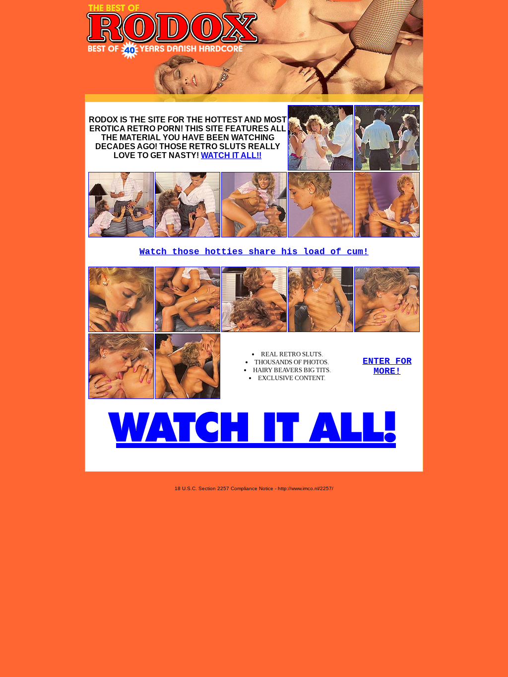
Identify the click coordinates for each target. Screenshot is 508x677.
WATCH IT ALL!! (231, 155)
